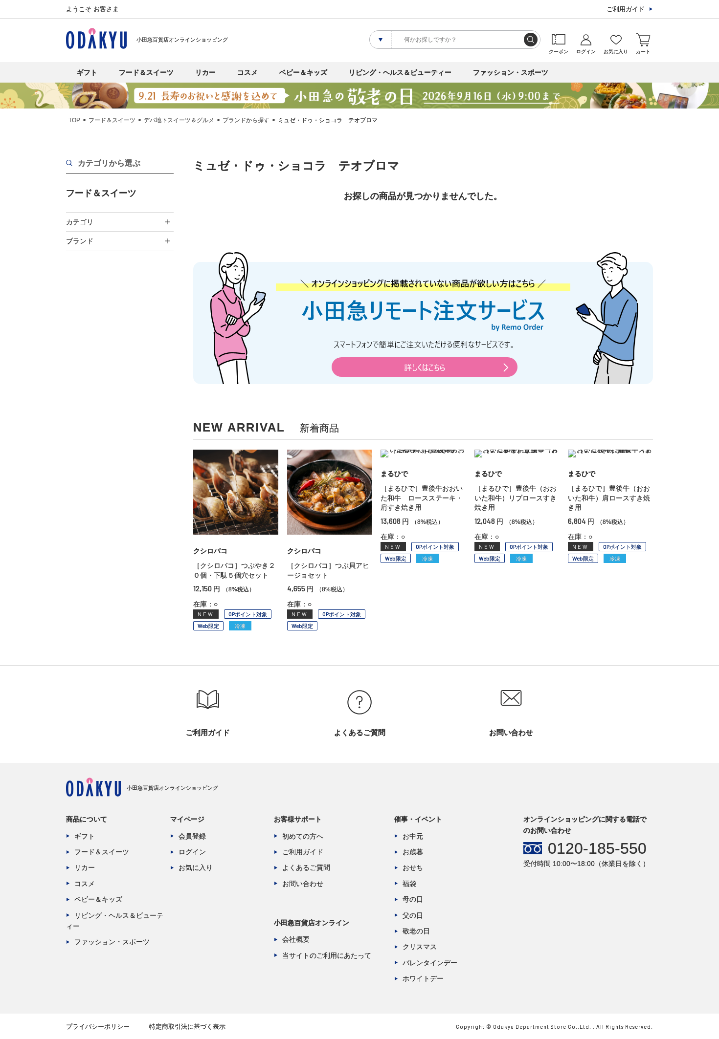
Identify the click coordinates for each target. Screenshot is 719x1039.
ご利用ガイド (626, 9)
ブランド (79, 241)
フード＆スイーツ (146, 72)
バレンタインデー (430, 963)
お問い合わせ (302, 883)
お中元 (413, 836)
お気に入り (196, 867)
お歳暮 (413, 852)
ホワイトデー (423, 978)
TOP (74, 120)
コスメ (247, 72)
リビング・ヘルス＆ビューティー (400, 72)
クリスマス (420, 947)
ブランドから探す (246, 120)
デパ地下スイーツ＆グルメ (179, 120)
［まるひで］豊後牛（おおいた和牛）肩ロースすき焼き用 (609, 497)
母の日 (413, 899)
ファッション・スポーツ (510, 72)
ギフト (87, 72)
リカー (205, 72)
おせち (413, 867)
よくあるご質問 (306, 867)
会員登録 (192, 836)
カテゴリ (79, 222)
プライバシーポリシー (98, 1026)
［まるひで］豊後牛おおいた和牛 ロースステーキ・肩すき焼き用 (422, 497)
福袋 (409, 883)
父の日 (413, 915)
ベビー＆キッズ (303, 72)
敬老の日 (416, 931)
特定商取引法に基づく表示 (187, 1026)
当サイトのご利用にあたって (326, 955)
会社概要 (296, 939)
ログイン (192, 852)
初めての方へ (302, 836)
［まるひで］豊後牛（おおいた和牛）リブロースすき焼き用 (515, 497)
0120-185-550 (597, 848)
